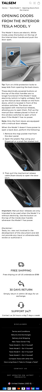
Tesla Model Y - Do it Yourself (21, 355)
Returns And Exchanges (21, 335)
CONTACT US (20, 368)
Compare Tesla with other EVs (21, 359)
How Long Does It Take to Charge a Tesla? (21, 362)
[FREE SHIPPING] (21, 265)
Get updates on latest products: (20, 376)
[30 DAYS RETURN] (21, 284)
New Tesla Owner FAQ (21, 342)
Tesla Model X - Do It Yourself (21, 352)
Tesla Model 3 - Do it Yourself (21, 348)
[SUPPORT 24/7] (21, 305)
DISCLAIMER (20, 324)
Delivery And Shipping (21, 338)
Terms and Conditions (21, 331)
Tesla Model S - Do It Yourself (21, 345)
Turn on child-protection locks (20, 85)
